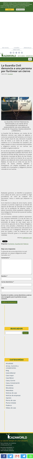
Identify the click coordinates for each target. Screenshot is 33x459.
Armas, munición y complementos (12, 367)
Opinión (8, 398)
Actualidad (10, 74)
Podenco (9, 405)
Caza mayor (10, 375)
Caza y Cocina (10, 380)
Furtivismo (11, 244)
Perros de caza (11, 400)
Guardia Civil (19, 244)
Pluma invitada (11, 403)
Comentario (5, 258)
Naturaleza (9, 390)
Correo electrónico (7, 282)
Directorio (16, 49)
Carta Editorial (10, 373)
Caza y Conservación (13, 383)
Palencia (25, 244)
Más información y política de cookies (16, 7)
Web (2, 288)
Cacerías (16, 47)
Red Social (5, 47)
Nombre (4, 276)
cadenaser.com (27, 238)
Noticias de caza (11, 393)
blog (7, 370)
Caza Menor (10, 378)
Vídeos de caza (11, 408)
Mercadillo (27, 47)
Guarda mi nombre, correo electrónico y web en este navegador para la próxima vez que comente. (16, 297)
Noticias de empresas (13, 395)
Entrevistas (9, 385)
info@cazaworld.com (6, 445)
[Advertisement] (16, 29)
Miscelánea (9, 388)
